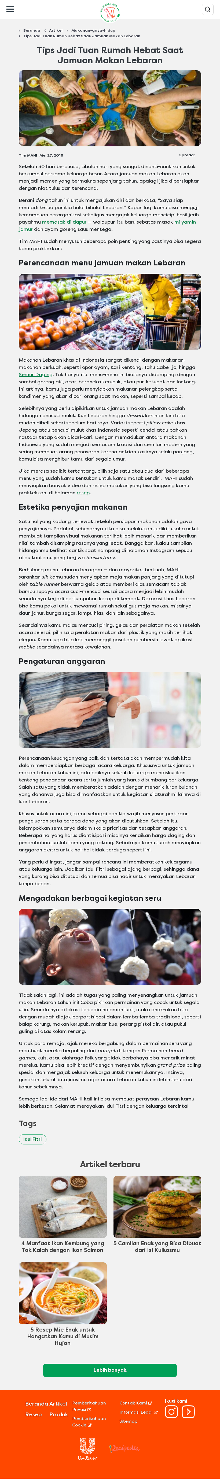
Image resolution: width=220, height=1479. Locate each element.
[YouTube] (188, 1416)
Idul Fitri (32, 1139)
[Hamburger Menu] (10, 8)
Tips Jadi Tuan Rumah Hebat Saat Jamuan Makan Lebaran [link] (81, 36)
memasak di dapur (64, 222)
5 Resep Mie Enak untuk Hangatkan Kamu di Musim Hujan (62, 1336)
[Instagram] (171, 1416)
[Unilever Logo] (87, 1458)
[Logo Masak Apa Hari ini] (110, 22)
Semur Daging (36, 374)
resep (83, 493)
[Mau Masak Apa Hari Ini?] (208, 9)
